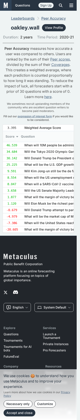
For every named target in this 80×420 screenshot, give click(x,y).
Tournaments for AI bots (18, 348)
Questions (11, 334)
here (48, 96)
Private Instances (56, 344)
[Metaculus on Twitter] (6, 292)
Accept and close (19, 413)
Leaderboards (23, 18)
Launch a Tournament (51, 336)
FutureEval (11, 356)
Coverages (60, 64)
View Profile (54, 27)
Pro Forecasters (54, 350)
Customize (45, 404)
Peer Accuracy (53, 18)
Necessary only (18, 404)
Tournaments (13, 340)
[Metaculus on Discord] (15, 293)
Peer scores (60, 59)
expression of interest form (35, 116)
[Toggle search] (60, 5)
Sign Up (46, 5)
